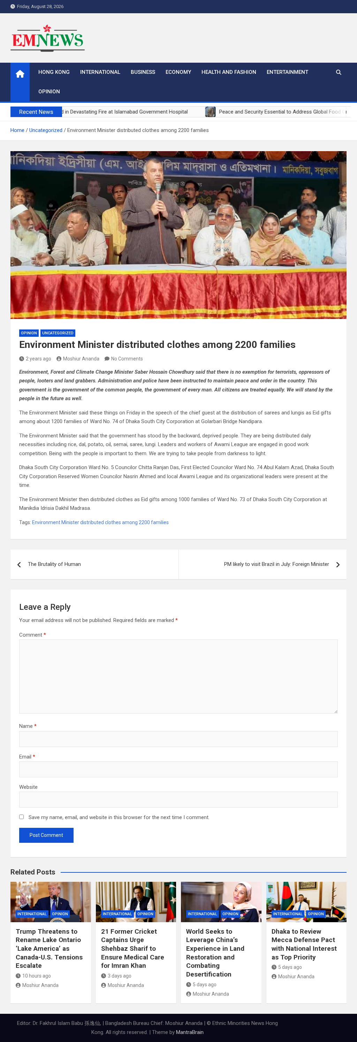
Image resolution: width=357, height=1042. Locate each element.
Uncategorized (58, 333)
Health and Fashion (229, 72)
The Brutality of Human (54, 564)
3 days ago (119, 976)
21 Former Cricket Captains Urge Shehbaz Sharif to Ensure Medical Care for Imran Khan (132, 948)
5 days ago (205, 984)
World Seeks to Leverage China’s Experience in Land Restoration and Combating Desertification (215, 952)
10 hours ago (36, 976)
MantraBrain (190, 1032)
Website (28, 787)
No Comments (127, 358)
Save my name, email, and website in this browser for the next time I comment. (119, 817)
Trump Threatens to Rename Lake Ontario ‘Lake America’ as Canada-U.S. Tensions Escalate (49, 948)
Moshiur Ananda (81, 358)
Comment (32, 635)
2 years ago (38, 358)
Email (27, 757)
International (100, 72)
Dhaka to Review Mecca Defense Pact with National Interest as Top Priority (304, 944)
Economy (178, 72)
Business (143, 72)
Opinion (49, 91)
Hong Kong (54, 72)
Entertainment (287, 72)
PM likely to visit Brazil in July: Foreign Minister (276, 564)
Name (28, 726)
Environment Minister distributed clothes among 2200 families (100, 522)
